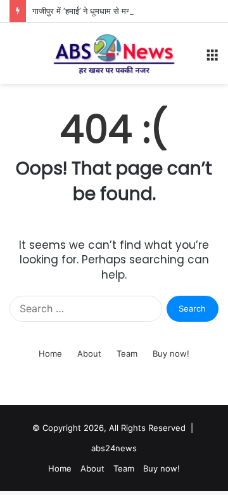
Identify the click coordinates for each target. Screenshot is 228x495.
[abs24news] (114, 53)
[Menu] (212, 58)
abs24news (114, 448)
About (89, 353)
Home (50, 353)
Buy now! (171, 353)
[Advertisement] (114, 204)
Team (127, 353)
